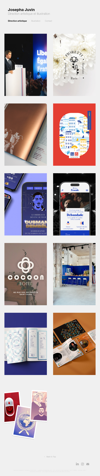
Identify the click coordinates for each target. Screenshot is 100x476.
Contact (48, 21)
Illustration (35, 21)
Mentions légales (18, 470)
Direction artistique (17, 21)
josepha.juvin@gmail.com (45, 470)
